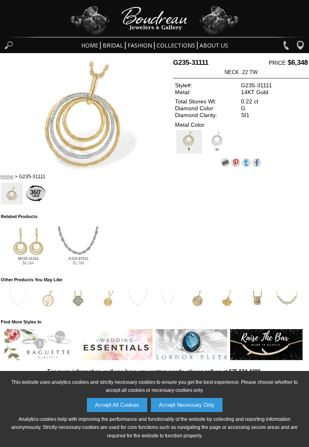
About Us (214, 45)
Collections (176, 45)
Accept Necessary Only (186, 405)
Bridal (113, 45)
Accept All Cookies (117, 405)
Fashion (140, 45)
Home (89, 45)
